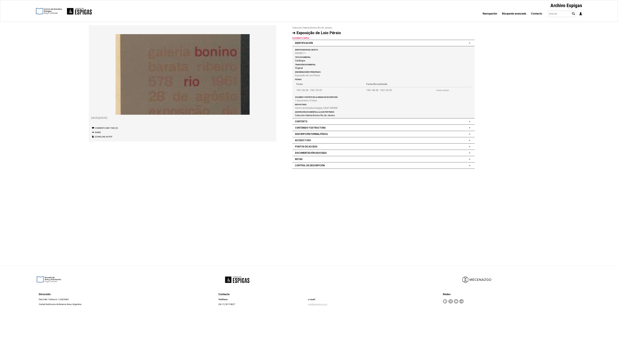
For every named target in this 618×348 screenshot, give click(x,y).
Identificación (304, 43)
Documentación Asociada (311, 153)
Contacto (536, 13)
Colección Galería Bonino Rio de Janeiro (312, 27)
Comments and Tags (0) (106, 128)
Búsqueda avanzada (514, 13)
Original (299, 68)
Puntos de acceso (306, 146)
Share (98, 132)
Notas (299, 159)
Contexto (301, 121)
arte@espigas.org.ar (317, 304)
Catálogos (300, 60)
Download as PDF (103, 137)
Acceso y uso (303, 140)
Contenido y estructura (310, 127)
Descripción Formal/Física (311, 134)
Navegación (490, 13)
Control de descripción (310, 165)
